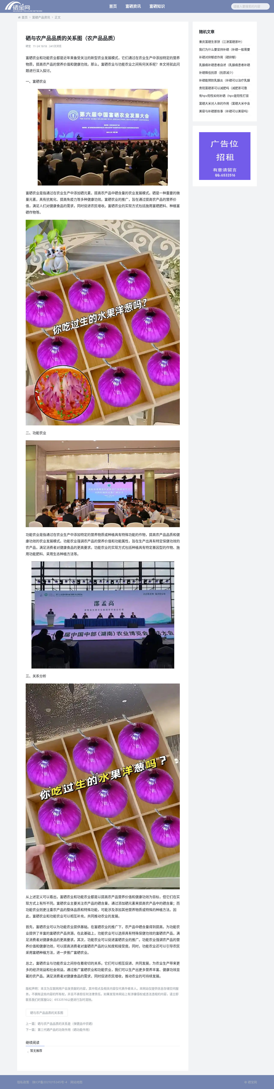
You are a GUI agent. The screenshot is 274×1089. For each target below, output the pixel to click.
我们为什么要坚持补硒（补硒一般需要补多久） (224, 50)
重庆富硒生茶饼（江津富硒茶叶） (221, 41)
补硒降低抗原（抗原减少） (217, 72)
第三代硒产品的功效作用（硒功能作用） (59, 1029)
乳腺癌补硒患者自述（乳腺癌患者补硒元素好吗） (224, 66)
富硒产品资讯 (41, 17)
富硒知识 (157, 6)
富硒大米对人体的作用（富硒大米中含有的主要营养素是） (224, 104)
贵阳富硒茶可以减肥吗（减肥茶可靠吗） (223, 89)
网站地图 (76, 1082)
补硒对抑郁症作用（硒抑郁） (218, 57)
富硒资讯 (133, 6)
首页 (113, 6)
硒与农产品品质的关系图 (46, 1012)
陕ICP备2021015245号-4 (49, 1082)
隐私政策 (23, 1082)
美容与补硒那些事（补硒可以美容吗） (224, 111)
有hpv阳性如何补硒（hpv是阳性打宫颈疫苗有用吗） (224, 96)
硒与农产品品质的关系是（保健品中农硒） (60, 1023)
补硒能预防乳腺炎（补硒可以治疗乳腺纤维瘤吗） (224, 81)
